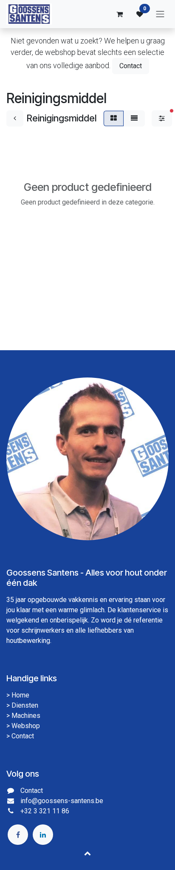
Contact (130, 66)
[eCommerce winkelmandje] (119, 14)
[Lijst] (134, 118)
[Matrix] (113, 118)
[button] (87, 853)
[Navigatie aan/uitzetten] (160, 14)
